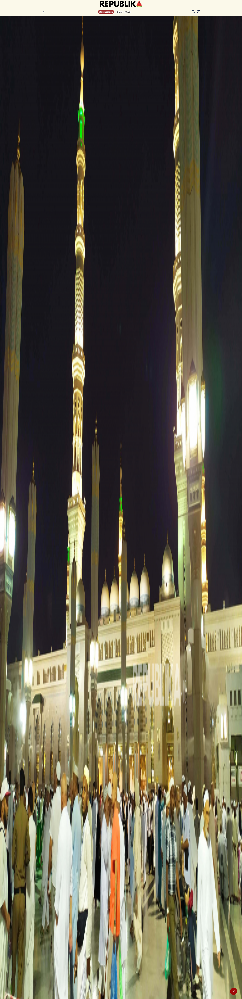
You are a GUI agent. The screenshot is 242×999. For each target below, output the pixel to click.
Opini (127, 12)
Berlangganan (106, 12)
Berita (119, 12)
